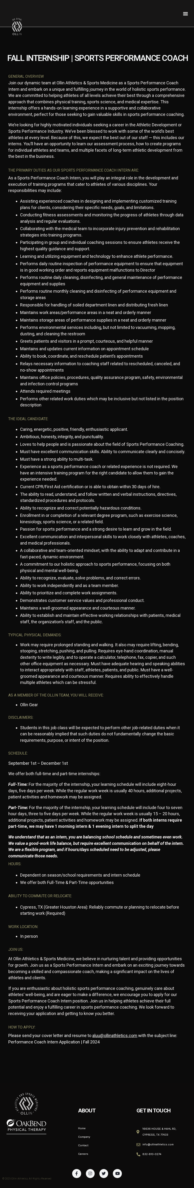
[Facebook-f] (76, 1173)
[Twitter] (103, 1173)
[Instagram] (90, 1173)
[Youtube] (117, 1173)
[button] (185, 13)
